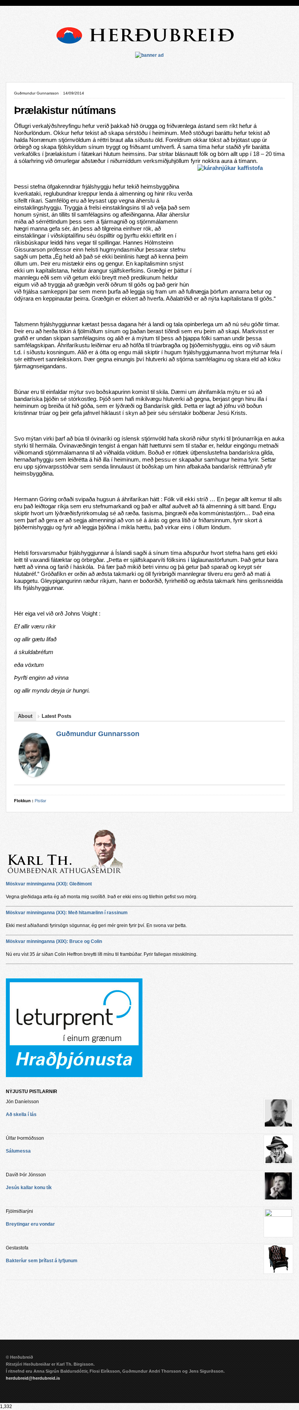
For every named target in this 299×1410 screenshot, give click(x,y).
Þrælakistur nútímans (65, 110)
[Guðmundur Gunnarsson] (34, 775)
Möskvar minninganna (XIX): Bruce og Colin (54, 941)
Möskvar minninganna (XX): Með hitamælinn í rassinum (67, 912)
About (25, 716)
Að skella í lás (21, 1114)
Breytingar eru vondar (30, 1224)
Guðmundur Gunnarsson (97, 734)
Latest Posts (56, 716)
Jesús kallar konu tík (29, 1187)
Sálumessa (18, 1151)
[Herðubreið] (149, 46)
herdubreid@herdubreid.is (33, 1378)
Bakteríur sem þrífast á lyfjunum (41, 1260)
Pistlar (40, 800)
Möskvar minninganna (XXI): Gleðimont (49, 884)
